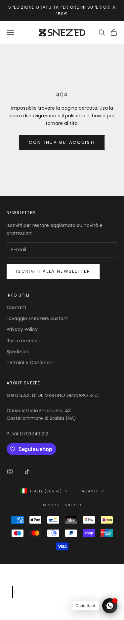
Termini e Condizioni (30, 362)
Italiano (87, 491)
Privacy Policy (22, 329)
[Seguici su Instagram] (10, 471)
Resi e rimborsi (23, 340)
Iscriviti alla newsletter (53, 271)
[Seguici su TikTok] (27, 471)
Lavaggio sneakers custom (37, 318)
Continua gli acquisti (62, 142)
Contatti (16, 307)
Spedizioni (18, 351)
